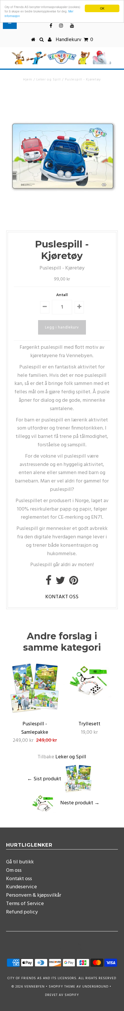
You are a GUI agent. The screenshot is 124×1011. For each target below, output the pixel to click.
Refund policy (22, 912)
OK (102, 8)
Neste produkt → (79, 803)
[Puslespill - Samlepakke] (35, 713)
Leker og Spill (48, 79)
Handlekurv (74, 40)
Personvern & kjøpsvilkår (33, 895)
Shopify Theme (62, 986)
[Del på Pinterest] (73, 583)
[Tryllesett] (89, 696)
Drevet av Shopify (62, 995)
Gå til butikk (20, 862)
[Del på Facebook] (49, 583)
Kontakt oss (19, 879)
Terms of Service (25, 904)
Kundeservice (21, 887)
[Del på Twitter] (60, 583)
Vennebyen (34, 986)
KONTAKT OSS (61, 597)
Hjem (27, 79)
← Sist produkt (44, 779)
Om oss (14, 870)
